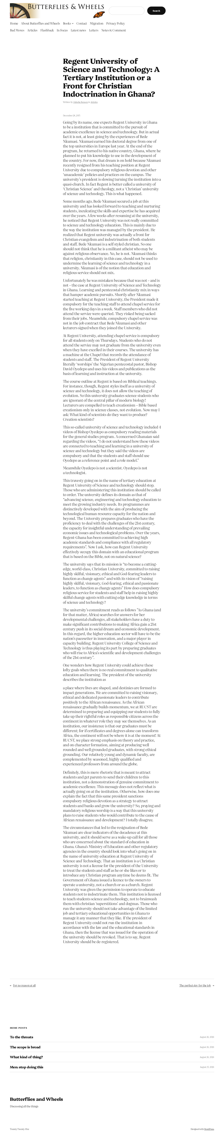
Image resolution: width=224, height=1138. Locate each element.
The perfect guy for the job (195, 985)
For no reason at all (24, 985)
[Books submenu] (73, 23)
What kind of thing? (26, 1057)
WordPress (209, 1129)
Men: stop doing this (26, 1067)
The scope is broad (25, 1047)
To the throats (21, 1037)
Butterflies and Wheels (36, 1099)
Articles (94, 102)
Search (156, 10)
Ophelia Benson (80, 102)
